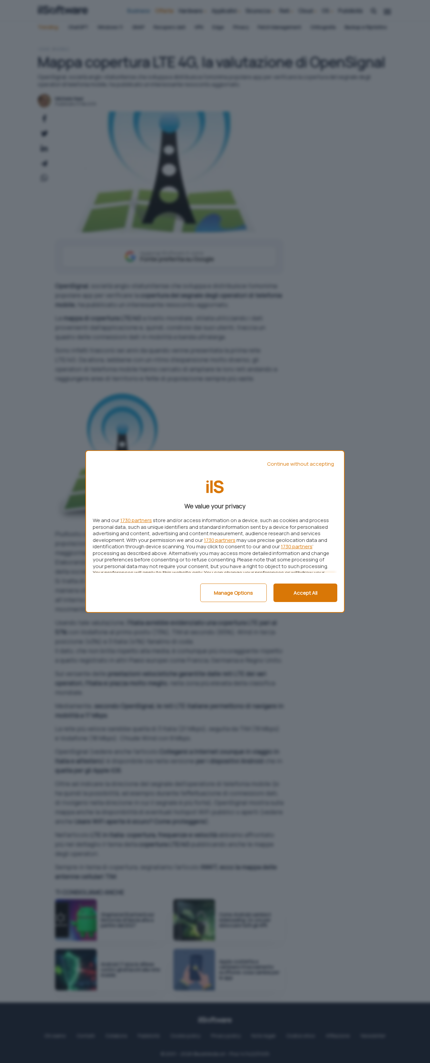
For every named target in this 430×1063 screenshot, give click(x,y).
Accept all (305, 592)
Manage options (233, 592)
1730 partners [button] (136, 520)
